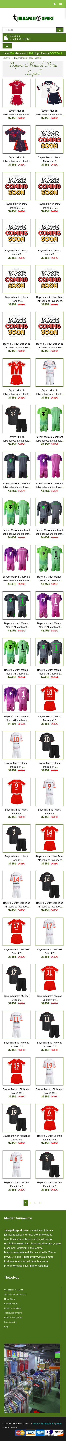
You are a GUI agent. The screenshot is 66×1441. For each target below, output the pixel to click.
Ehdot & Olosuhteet (13, 1317)
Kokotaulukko (10, 1304)
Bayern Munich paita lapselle (27, 58)
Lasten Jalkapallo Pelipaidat (47, 1423)
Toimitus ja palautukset (15, 1294)
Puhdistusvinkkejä (12, 1308)
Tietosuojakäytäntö (13, 1313)
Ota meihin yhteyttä (13, 1290)
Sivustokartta (10, 1322)
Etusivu (6, 58)
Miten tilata (9, 1299)
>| (40, 1203)
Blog (6, 1327)
